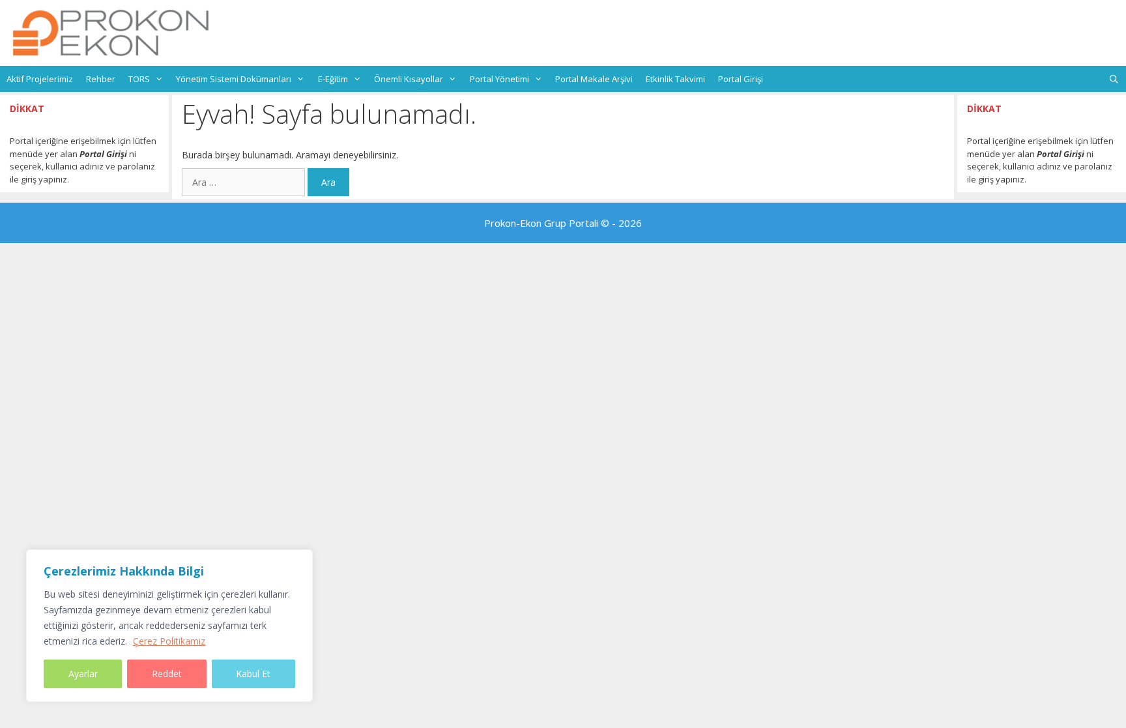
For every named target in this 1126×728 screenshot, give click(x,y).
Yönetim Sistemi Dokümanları (233, 79)
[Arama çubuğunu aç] (1114, 79)
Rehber (100, 79)
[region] (169, 625)
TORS (139, 79)
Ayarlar (83, 673)
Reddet (167, 673)
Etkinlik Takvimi (675, 79)
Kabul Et (253, 673)
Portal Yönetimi (499, 79)
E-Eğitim (333, 79)
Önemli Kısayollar (408, 79)
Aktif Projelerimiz (40, 79)
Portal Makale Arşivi (594, 79)
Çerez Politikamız (169, 641)
